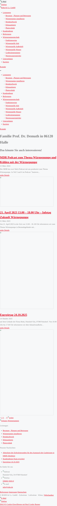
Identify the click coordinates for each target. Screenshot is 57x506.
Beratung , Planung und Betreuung (18, 16)
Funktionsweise (11, 40)
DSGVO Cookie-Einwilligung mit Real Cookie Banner (20, 504)
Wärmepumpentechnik (11, 37)
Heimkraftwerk (11, 22)
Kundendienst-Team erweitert (14, 459)
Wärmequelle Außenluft (14, 46)
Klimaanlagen (11, 25)
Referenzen (7, 34)
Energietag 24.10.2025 (13, 314)
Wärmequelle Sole (12, 43)
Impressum (13, 492)
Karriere (6, 62)
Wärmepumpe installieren (15, 19)
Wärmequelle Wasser (13, 50)
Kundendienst (8, 31)
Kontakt (3, 67)
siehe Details (4, 175)
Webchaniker (49, 495)
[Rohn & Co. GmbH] (7, 8)
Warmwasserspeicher (13, 56)
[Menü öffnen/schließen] (0, 70)
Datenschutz (21, 492)
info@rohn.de (8, 487)
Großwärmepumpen (13, 53)
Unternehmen (8, 59)
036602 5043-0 (8, 481)
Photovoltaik (10, 28)
